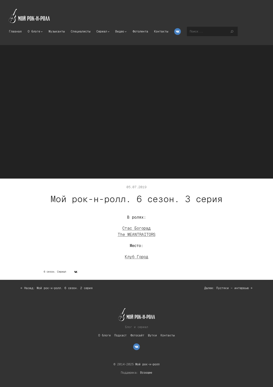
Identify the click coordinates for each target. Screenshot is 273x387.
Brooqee (146, 372)
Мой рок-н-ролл (147, 364)
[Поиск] (232, 31)
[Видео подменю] (126, 31)
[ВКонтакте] (76, 272)
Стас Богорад (136, 228)
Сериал (61, 271)
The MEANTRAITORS (136, 234)
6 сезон (49, 271)
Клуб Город (136, 257)
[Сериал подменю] (109, 31)
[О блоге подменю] (42, 31)
